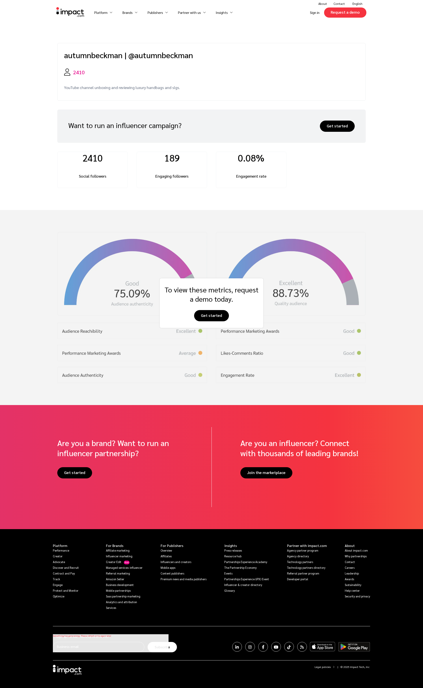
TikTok (289, 646)
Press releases (233, 550)
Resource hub (232, 556)
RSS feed (302, 646)
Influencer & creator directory (243, 585)
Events (228, 573)
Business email (68, 646)
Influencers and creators (176, 562)
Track (56, 579)
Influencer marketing (119, 556)
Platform (60, 545)
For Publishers (172, 545)
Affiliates (166, 556)
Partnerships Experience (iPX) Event (246, 579)
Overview (166, 550)
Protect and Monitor (65, 590)
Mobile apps (168, 567)
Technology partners (300, 562)
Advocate (59, 562)
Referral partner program (303, 573)
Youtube (276, 646)
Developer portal (297, 579)
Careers (349, 567)
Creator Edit (113, 562)
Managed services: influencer (124, 567)
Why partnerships (356, 556)
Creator (58, 556)
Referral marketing (118, 573)
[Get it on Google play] (354, 647)
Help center (352, 590)
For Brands (114, 545)
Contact (339, 4)
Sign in (314, 12)
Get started (337, 125)
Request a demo (345, 12)
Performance (61, 550)
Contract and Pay (64, 573)
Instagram (250, 646)
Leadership (352, 573)
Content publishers (172, 573)
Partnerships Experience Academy (245, 562)
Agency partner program (302, 550)
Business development (120, 585)
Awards (349, 579)
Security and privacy (357, 596)
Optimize (58, 596)
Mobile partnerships (118, 590)
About (350, 545)
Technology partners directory (306, 567)
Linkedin (237, 646)
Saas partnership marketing (123, 596)
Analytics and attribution (121, 602)
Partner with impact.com (307, 545)
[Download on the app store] (323, 647)
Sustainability (353, 585)
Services (111, 608)
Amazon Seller (115, 579)
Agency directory (298, 556)
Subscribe (162, 647)
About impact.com (356, 550)
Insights (230, 545)
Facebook (263, 646)
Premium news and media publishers (183, 579)
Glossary (229, 590)
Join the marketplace (266, 472)
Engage (58, 585)
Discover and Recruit (66, 567)
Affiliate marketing (118, 550)
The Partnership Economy (240, 567)
